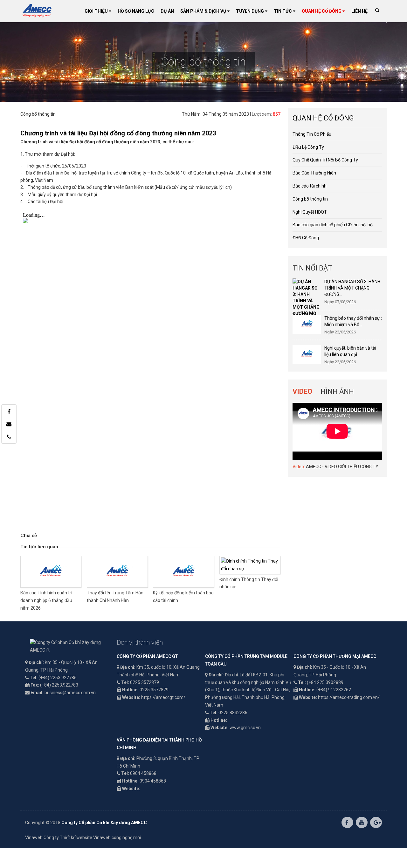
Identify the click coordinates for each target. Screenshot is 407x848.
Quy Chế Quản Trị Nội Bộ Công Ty (325, 159)
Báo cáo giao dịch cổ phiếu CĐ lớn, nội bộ (333, 224)
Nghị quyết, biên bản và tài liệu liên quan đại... (350, 351)
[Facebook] (9, 411)
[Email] (9, 424)
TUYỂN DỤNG (250, 11)
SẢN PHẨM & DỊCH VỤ (203, 11)
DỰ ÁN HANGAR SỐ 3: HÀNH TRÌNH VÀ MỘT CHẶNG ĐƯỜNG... (352, 288)
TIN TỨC (283, 11)
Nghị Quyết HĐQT (310, 212)
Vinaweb (34, 837)
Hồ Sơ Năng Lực (136, 11)
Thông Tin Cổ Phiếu (312, 134)
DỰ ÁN (167, 11)
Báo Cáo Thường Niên (314, 172)
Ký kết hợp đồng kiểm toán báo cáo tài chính (183, 596)
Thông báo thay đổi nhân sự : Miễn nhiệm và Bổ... (353, 321)
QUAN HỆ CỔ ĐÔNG (322, 11)
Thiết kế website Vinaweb (85, 837)
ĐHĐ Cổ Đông (306, 237)
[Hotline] (9, 436)
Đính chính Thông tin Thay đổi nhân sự (248, 583)
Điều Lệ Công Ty (308, 147)
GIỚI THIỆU (97, 11)
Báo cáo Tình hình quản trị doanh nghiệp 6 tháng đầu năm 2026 (46, 600)
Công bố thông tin (310, 199)
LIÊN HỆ (359, 11)
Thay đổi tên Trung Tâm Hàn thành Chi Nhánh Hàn (115, 596)
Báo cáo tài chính (310, 185)
